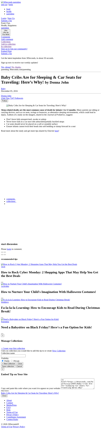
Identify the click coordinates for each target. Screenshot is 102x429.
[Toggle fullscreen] (5, 252)
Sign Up (11, 18)
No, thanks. (16, 67)
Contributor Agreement (16, 417)
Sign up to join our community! (14, 49)
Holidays (5, 302)
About (9, 400)
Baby (3, 89)
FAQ (8, 407)
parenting (10, 14)
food (8, 9)
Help (8, 410)
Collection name (8, 353)
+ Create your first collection (13, 348)
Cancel (19, 366)
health (8, 11)
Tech (3, 267)
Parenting (5, 322)
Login (3, 18)
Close (20, 364)
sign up (4, 4)
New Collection (58, 351)
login (11, 4)
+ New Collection (8, 364)
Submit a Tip (6, 21)
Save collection (8, 366)
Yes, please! (6, 67)
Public (7, 361)
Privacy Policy (12, 415)
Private (16, 361)
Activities (5, 286)
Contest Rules (12, 419)
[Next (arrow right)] (5, 254)
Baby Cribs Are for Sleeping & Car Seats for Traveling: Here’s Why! (30, 393)
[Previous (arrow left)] (2, 254)
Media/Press (11, 405)
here (56, 131)
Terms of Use (12, 412)
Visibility (5, 358)
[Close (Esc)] (2, 252)
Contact (9, 403)
